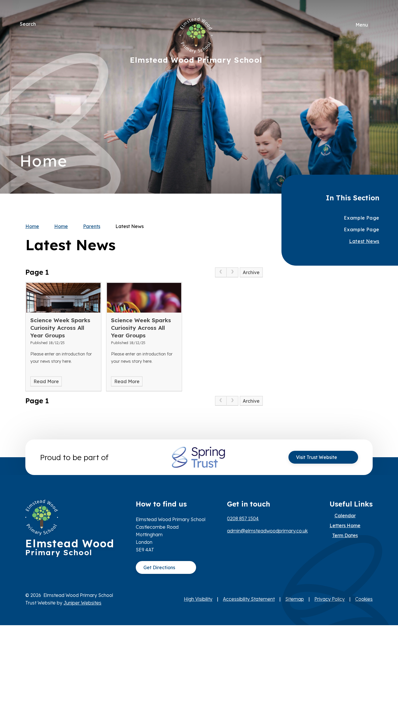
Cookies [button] (364, 599)
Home (32, 226)
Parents (91, 226)
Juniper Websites (82, 603)
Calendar (345, 515)
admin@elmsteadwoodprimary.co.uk (267, 531)
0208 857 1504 (243, 518)
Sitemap (294, 599)
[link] (221, 272)
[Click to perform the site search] (40, 23)
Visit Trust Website (316, 457)
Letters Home (345, 525)
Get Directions (159, 567)
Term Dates (345, 535)
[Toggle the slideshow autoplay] (371, 114)
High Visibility (198, 599)
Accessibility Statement (249, 599)
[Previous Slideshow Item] (371, 97)
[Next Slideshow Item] (371, 79)
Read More (46, 381)
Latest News (129, 226)
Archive (251, 272)
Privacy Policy (329, 599)
